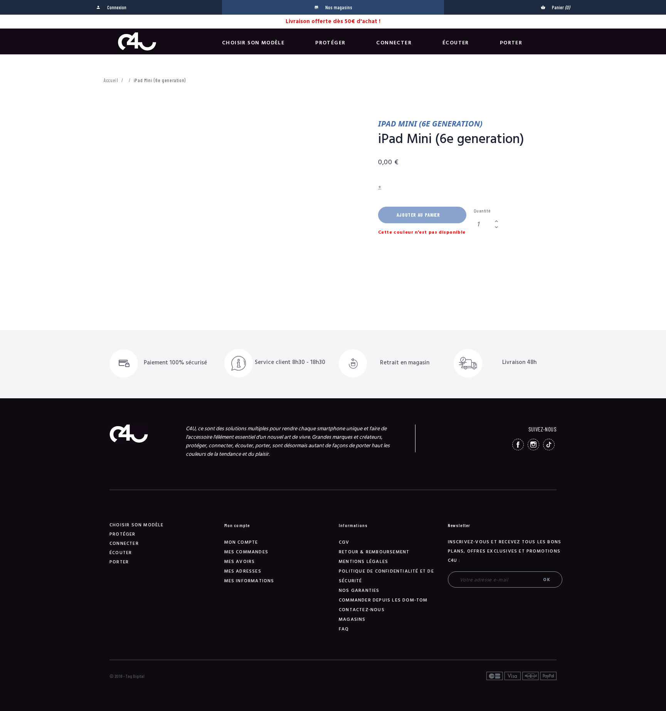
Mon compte (241, 542)
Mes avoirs (239, 561)
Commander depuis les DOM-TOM (383, 600)
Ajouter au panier (418, 215)
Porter (511, 43)
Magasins (352, 619)
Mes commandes (246, 552)
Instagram (533, 444)
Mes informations (249, 581)
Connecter (394, 43)
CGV (344, 542)
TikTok (548, 444)
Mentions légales (363, 561)
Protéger (330, 43)
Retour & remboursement (374, 552)
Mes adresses (242, 571)
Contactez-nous (362, 610)
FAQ (344, 629)
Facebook (518, 444)
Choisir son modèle (253, 43)
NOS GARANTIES (359, 590)
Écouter (455, 43)
